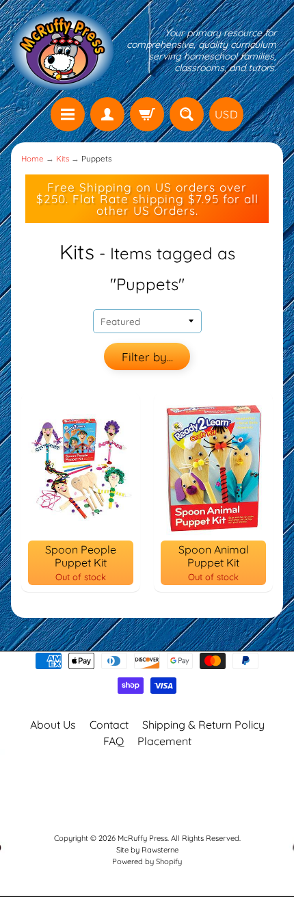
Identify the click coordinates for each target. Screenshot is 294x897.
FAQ (113, 741)
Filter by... (147, 357)
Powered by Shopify (147, 861)
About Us (53, 724)
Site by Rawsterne (147, 850)
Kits (62, 158)
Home (32, 158)
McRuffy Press (143, 838)
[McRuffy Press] (62, 50)
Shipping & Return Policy (203, 724)
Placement (164, 741)
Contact (109, 724)
